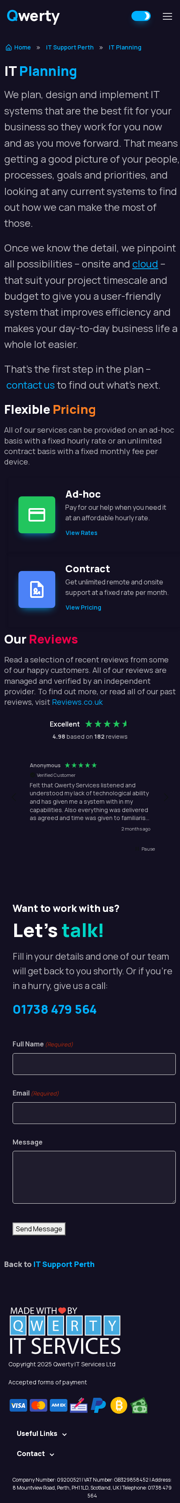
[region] (90, 797)
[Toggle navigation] (167, 16)
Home (22, 47)
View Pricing (83, 607)
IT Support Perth (70, 47)
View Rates (82, 533)
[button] (14, 797)
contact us (30, 385)
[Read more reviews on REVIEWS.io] (133, 866)
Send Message (39, 1228)
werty (33, 15)
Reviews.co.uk (77, 702)
